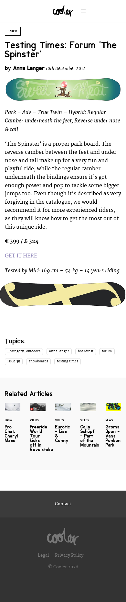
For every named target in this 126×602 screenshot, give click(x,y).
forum (107, 351)
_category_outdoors (23, 351)
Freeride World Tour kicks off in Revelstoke (38, 431)
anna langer (59, 351)
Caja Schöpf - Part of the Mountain (88, 429)
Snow (13, 31)
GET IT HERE (21, 256)
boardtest (85, 351)
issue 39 (13, 361)
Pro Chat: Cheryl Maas (12, 427)
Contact (63, 503)
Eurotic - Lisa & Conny (63, 427)
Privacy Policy (69, 555)
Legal (43, 555)
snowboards (38, 361)
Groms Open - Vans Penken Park (113, 429)
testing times (67, 361)
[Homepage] (63, 534)
